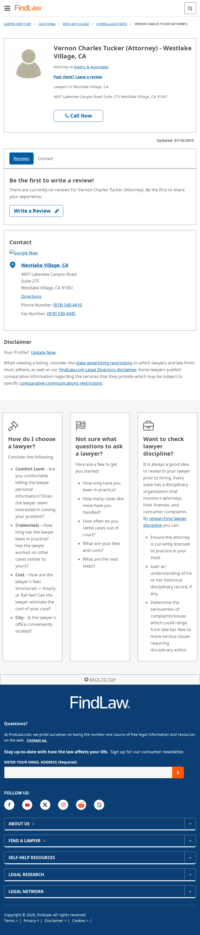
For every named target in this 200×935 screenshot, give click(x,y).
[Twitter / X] (45, 805)
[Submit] (178, 772)
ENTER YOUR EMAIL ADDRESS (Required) (40, 762)
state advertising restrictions (104, 363)
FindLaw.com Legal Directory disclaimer (97, 369)
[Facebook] (9, 805)
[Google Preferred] (99, 805)
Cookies (79, 920)
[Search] (190, 8)
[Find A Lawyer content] (190, 840)
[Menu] (7, 8)
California (47, 24)
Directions (31, 296)
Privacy (30, 920)
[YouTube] (27, 805)
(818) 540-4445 (61, 313)
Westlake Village (76, 24)
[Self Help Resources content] (190, 857)
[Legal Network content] (190, 891)
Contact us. (37, 740)
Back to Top (103, 679)
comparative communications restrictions (61, 383)
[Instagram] (63, 805)
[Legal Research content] (190, 874)
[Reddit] (81, 805)
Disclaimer (54, 920)
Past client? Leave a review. (78, 76)
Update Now (43, 352)
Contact (45, 158)
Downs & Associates (111, 24)
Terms (10, 920)
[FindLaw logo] (30, 8)
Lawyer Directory (17, 24)
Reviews (21, 158)
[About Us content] (190, 823)
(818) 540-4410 (67, 305)
